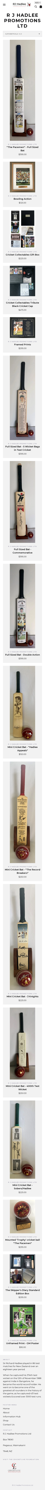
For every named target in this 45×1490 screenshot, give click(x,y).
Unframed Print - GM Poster (22, 1343)
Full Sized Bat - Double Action (22, 654)
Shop (5, 1420)
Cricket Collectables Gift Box (22, 254)
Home (6, 1408)
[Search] (36, 6)
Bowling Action (22, 199)
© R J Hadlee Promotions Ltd (22, 1485)
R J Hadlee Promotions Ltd (22, 144)
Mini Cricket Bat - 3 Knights (22, 996)
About (6, 1412)
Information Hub (12, 1416)
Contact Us (9, 1424)
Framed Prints (22, 344)
